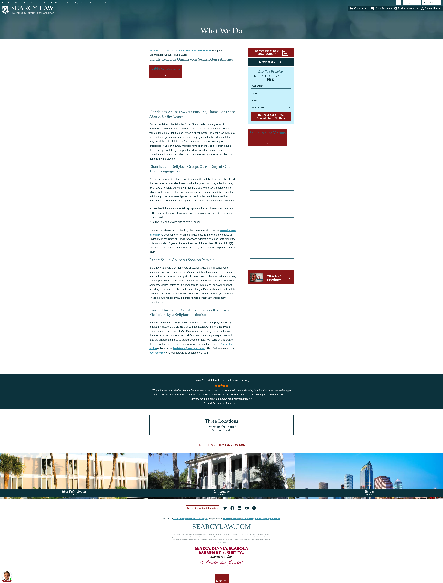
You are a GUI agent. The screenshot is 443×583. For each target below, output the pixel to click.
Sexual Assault (176, 50)
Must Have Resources (90, 3)
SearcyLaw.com (221, 526)
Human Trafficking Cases (264, 226)
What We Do (7, 3)
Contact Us (106, 3)
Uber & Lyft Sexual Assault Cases (268, 249)
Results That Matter (52, 3)
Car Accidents (361, 8)
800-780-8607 (157, 352)
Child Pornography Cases (264, 170)
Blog (76, 3)
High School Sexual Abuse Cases (268, 220)
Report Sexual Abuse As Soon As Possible (173, 94)
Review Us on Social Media (202, 508)
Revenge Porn (259, 238)
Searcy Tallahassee (432, 3)
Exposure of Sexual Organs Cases (268, 208)
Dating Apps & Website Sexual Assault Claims (270, 195)
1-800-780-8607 (235, 444)
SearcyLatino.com (411, 3)
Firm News (67, 3)
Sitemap (226, 519)
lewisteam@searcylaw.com (189, 348)
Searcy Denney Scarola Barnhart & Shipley (190, 519)
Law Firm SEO (247, 519)
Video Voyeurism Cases (264, 255)
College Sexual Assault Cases (266, 181)
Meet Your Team (21, 3)
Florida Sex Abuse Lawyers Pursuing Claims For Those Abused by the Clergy (190, 85)
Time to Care (36, 3)
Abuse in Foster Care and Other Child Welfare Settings (270, 156)
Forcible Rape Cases (262, 214)
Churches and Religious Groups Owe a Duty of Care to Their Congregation (188, 89)
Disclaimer (235, 519)
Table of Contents (160, 80)
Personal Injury (432, 8)
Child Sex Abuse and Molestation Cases (271, 176)
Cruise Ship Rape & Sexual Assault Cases (272, 187)
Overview (257, 149)
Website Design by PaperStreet (267, 519)
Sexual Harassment (262, 244)
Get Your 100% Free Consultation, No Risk (271, 116)
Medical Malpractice (408, 8)
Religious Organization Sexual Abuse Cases (273, 232)
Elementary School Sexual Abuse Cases (271, 203)
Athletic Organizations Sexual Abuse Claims (273, 164)
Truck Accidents (384, 8)
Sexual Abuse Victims (198, 50)
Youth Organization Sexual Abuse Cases (271, 261)
